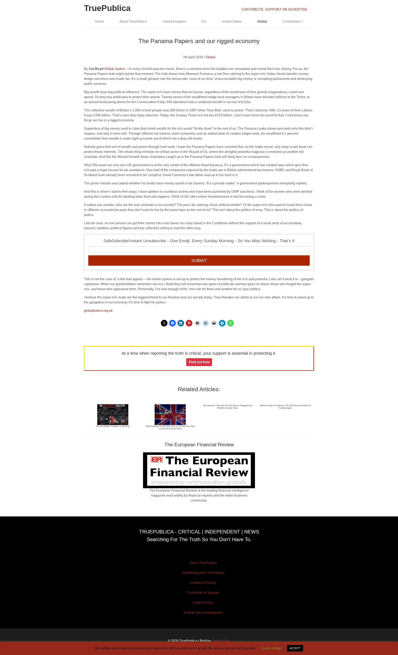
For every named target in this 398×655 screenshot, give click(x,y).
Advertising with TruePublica (203, 573)
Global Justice (114, 69)
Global (262, 21)
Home (99, 21)
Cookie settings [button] (271, 648)
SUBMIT (199, 260)
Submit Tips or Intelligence (203, 612)
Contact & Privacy (203, 582)
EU (203, 21)
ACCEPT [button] (295, 648)
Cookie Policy (203, 602)
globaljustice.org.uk (98, 310)
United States (232, 21)
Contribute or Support (203, 592)
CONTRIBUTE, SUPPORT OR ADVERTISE (274, 9)
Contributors (292, 21)
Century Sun (221, 641)
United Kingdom (174, 21)
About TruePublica (133, 21)
